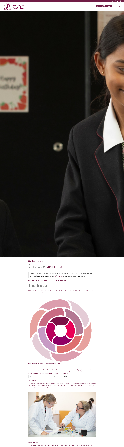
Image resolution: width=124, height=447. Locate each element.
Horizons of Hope (59, 276)
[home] (14, 7)
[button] (112, 1)
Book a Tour (100, 6)
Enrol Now (108, 6)
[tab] (35, 261)
